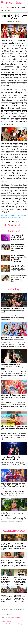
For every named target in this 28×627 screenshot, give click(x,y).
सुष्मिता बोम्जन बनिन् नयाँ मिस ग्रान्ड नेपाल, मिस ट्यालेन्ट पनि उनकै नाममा (12, 338)
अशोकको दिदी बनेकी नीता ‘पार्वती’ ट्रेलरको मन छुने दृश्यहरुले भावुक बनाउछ (18, 268)
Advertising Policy (19, 620)
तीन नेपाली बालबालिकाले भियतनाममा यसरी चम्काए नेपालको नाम (13, 458)
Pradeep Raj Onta (15, 216)
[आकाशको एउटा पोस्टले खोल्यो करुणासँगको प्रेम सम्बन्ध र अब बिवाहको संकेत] (5, 247)
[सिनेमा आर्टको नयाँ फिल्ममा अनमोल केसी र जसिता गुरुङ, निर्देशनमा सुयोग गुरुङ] (5, 278)
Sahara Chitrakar (16, 217)
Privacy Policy (11, 620)
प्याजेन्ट (7, 7)
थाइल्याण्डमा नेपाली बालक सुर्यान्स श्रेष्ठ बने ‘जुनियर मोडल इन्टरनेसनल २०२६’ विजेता (13, 311)
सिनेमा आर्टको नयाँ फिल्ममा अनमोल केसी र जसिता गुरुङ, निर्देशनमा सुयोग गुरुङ (19, 278)
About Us (9, 621)
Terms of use (4, 620)
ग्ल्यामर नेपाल (19, 21)
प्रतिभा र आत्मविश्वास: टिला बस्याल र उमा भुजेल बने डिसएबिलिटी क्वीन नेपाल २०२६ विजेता (14, 428)
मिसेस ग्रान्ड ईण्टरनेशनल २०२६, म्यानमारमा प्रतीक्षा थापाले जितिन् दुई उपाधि (12, 366)
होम (2, 7)
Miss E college (5, 216)
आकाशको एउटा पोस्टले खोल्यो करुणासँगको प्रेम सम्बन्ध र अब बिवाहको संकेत (18, 247)
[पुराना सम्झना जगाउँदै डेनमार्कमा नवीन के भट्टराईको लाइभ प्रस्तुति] (5, 237)
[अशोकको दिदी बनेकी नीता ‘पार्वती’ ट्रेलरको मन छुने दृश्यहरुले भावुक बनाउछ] (5, 268)
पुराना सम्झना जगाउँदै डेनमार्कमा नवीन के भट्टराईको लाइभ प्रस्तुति (17, 237)
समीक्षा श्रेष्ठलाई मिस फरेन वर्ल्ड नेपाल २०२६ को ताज (12, 514)
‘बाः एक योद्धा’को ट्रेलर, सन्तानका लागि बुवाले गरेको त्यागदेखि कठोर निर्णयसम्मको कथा (19, 258)
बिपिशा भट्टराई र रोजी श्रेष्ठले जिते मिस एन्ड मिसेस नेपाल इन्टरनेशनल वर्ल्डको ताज (13, 486)
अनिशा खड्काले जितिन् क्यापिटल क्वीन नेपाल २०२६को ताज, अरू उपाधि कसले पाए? (13, 397)
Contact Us (4, 621)
